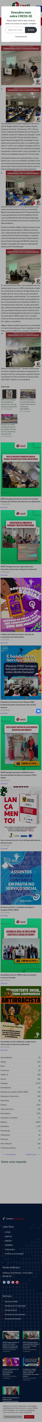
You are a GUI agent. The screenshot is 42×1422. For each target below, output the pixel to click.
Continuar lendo (21, 37)
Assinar (31, 30)
